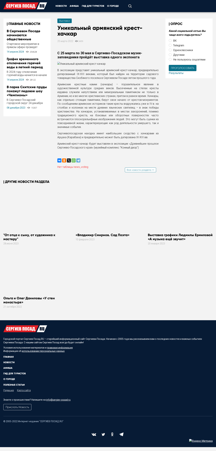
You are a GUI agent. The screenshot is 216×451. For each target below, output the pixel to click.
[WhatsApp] (74, 160)
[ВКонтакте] (59, 160)
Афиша (74, 6)
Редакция (8, 390)
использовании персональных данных (43, 351)
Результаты (176, 73)
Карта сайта (24, 390)
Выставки (64, 20)
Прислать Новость (17, 407)
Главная (8, 356)
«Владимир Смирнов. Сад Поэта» (102, 235)
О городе (113, 6)
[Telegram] (78, 160)
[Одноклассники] (64, 160)
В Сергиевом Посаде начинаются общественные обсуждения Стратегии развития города (26, 39)
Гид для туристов (93, 6)
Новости (61, 6)
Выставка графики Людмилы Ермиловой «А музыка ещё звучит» (180, 237)
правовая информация (60, 347)
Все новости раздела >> (140, 170)
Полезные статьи (14, 384)
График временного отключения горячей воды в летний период (25, 63)
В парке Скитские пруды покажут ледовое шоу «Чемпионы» (27, 91)
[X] (69, 160)
